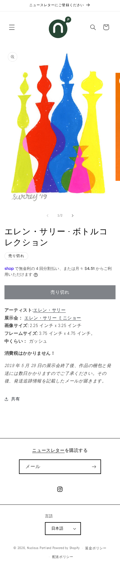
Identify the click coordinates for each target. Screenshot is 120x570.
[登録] (93, 466)
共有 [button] (15, 398)
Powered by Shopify (66, 548)
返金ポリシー (95, 548)
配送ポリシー (62, 557)
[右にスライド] (72, 215)
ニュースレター (48, 450)
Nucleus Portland (39, 548)
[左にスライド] (47, 215)
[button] (11, 27)
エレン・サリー (49, 310)
